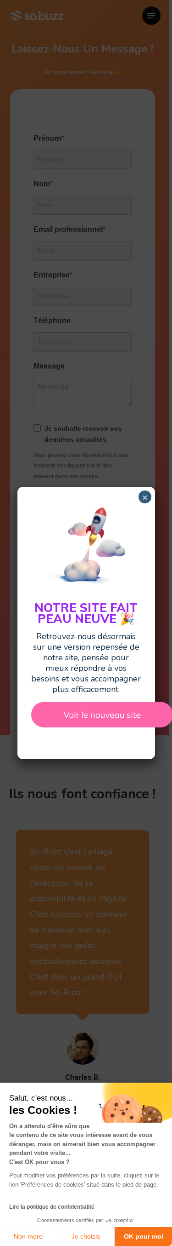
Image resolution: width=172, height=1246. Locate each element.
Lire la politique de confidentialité (51, 1207)
